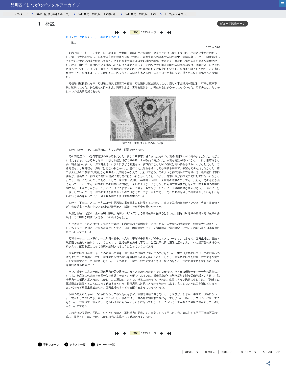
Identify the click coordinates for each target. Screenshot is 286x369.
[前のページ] (124, 32)
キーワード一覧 (105, 344)
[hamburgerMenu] (282, 3)
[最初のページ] (117, 32)
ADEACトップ (271, 352)
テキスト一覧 (78, 344)
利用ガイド (228, 352)
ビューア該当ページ (232, 23)
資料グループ (51, 344)
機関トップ (192, 352)
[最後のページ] (169, 32)
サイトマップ (249, 352)
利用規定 (210, 352)
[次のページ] (161, 32)
